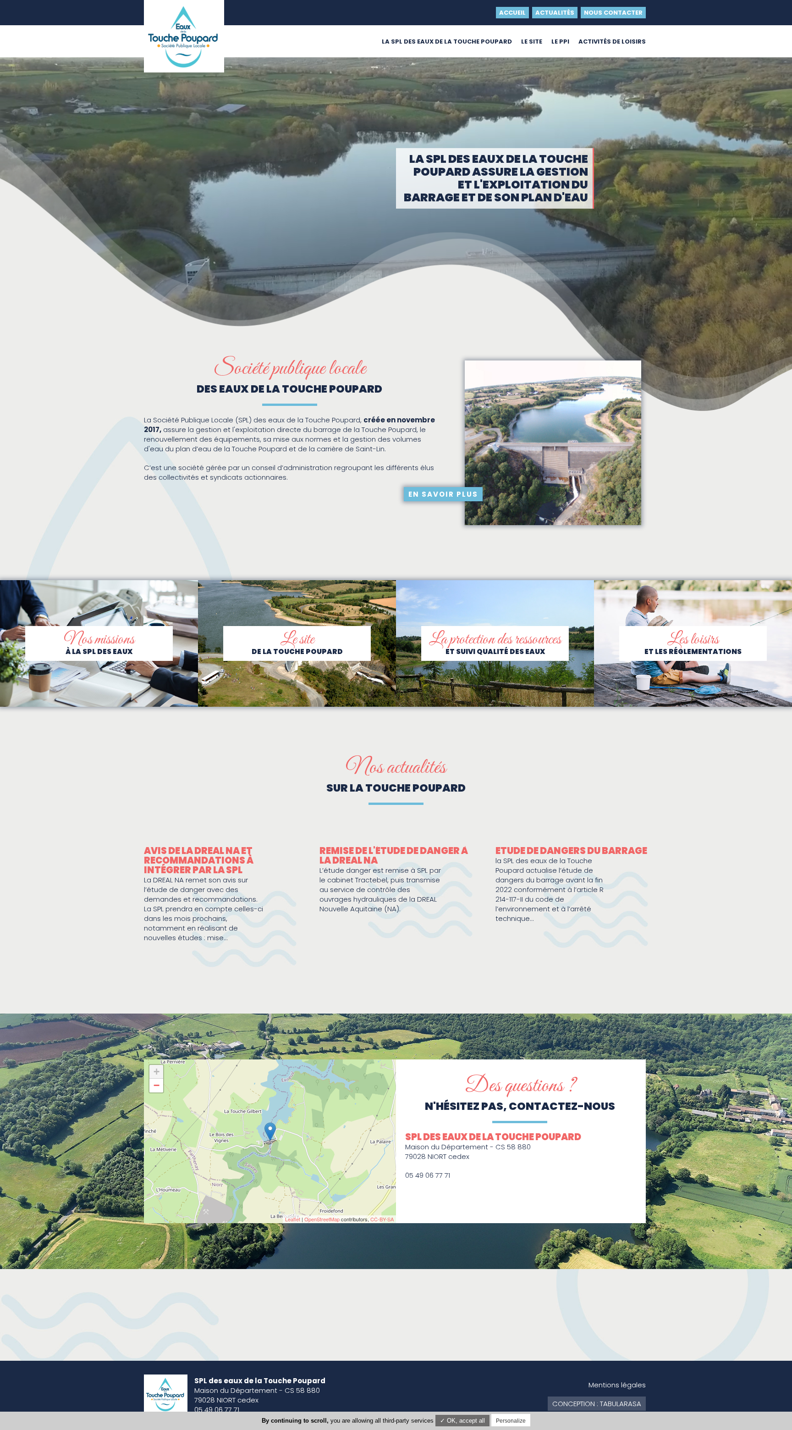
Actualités (554, 12)
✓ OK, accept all (462, 1420)
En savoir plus (443, 494)
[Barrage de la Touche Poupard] (270, 1131)
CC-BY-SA (382, 1219)
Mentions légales (617, 1385)
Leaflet (292, 1219)
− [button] (157, 1085)
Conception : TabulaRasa (596, 1403)
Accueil (512, 12)
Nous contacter (613, 12)
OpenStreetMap (322, 1219)
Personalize (511, 1421)
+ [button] (157, 1071)
